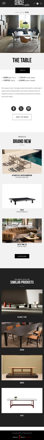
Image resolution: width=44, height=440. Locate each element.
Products (17, 12)
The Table (27, 12)
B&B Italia (22, 12)
